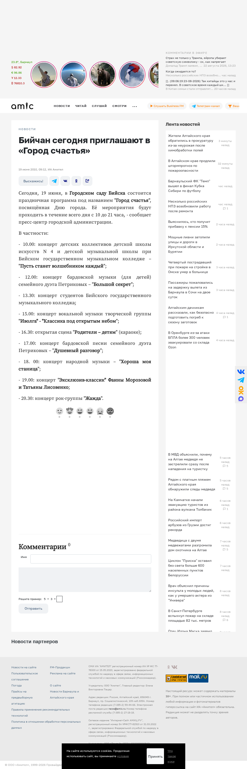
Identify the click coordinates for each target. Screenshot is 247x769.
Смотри (119, 106)
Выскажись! (33, 181)
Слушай (99, 106)
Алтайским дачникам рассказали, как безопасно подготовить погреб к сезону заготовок (191, 314)
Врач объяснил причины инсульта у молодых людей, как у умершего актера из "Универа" (191, 593)
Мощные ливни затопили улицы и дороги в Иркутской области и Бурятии (189, 244)
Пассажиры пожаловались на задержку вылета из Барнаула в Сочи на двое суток (190, 289)
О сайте (55, 685)
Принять (155, 756)
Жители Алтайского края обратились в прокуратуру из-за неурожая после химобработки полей (190, 143)
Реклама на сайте (62, 673)
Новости (62, 106)
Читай (80, 106)
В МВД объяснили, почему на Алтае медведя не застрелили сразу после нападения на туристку (190, 461)
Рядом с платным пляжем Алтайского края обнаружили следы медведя (191, 484)
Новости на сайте (23, 667)
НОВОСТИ (27, 129)
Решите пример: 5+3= (37, 599)
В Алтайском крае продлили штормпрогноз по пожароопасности (191, 165)
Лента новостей (183, 124)
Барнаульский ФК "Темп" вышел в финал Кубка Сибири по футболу (189, 186)
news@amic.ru (117, 708)
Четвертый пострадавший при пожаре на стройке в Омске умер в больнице (190, 267)
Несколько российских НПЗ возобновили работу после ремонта (189, 206)
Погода (16, 685)
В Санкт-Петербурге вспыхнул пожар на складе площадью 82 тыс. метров (190, 615)
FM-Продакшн (60, 667)
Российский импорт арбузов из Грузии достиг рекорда (189, 525)
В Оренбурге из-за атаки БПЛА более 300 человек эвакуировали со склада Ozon (189, 340)
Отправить (33, 608)
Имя (24, 557)
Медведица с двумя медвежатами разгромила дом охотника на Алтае (190, 545)
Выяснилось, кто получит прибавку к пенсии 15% (189, 223)
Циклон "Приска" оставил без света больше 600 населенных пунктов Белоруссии (190, 567)
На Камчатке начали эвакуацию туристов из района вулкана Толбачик (190, 504)
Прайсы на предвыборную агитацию (22, 697)
